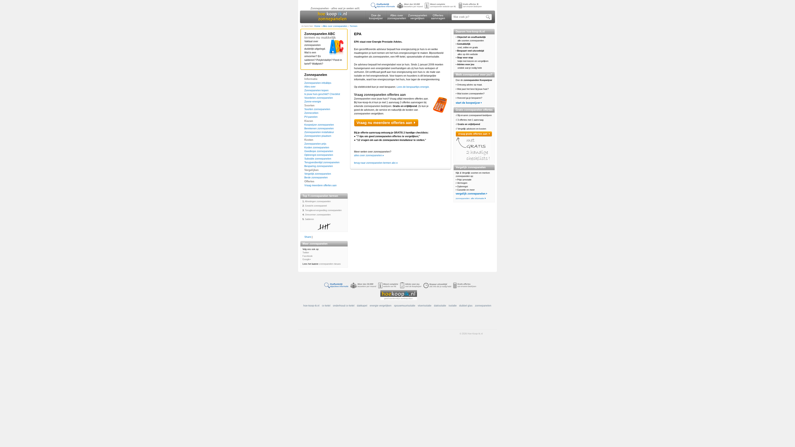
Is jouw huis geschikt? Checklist (322, 94)
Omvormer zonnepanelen (318, 214)
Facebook (307, 256)
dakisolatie (440, 305)
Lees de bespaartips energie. (413, 86)
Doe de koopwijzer (376, 17)
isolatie (453, 305)
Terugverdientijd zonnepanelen (322, 162)
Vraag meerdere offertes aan (320, 185)
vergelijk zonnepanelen (470, 193)
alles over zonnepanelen (368, 155)
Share (307, 237)
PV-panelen (311, 116)
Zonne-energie (312, 101)
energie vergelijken (380, 305)
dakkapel (362, 305)
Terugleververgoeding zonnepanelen (323, 210)
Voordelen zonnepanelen (318, 97)
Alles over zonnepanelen (396, 17)
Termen (353, 26)
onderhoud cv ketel (343, 305)
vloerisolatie (424, 305)
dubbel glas (465, 305)
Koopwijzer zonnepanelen (319, 124)
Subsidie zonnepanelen (317, 158)
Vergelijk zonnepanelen (317, 173)
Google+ (306, 259)
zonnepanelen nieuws (330, 264)
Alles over (310, 86)
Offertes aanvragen (438, 17)
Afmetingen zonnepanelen (318, 201)
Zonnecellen (311, 113)
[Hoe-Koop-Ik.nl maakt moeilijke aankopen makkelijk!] (398, 294)
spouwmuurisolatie (404, 305)
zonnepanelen (483, 305)
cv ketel (326, 305)
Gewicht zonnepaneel (316, 205)
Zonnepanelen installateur (319, 132)
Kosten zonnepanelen (316, 147)
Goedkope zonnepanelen (318, 151)
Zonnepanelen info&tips (317, 83)
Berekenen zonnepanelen (319, 128)
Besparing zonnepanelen (318, 166)
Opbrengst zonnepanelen (318, 155)
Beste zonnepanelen (316, 177)
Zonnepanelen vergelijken (417, 17)
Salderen (309, 219)
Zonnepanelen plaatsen (317, 136)
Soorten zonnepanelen (317, 109)
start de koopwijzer (468, 102)
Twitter (305, 252)
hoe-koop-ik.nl (311, 305)
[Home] (332, 17)
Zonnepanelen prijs (315, 143)
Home (317, 26)
